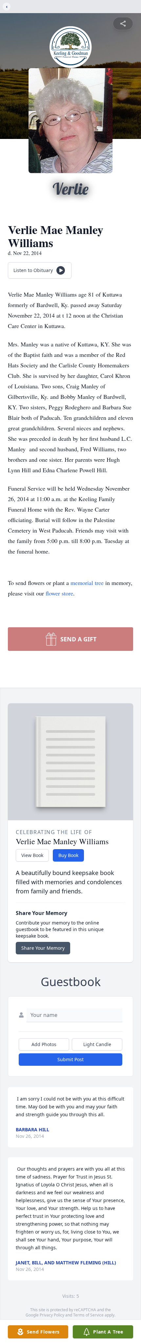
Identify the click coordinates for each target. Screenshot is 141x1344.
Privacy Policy (52, 1315)
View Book (32, 855)
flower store (59, 593)
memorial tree (87, 583)
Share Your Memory (43, 948)
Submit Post (70, 1059)
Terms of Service (88, 1315)
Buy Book (68, 855)
